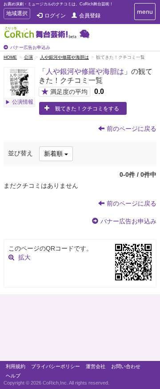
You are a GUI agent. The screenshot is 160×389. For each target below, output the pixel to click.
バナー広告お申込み (30, 47)
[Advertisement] (80, 330)
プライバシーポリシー (55, 366)
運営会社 (95, 366)
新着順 (54, 153)
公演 (28, 57)
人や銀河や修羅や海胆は (64, 57)
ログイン (55, 15)
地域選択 (17, 14)
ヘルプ (13, 375)
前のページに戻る (131, 128)
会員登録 (89, 15)
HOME (10, 57)
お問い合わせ (125, 366)
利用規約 (15, 366)
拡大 (24, 257)
